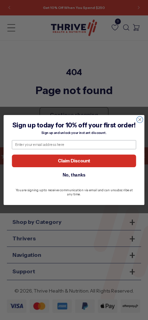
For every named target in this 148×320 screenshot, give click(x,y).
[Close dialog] (140, 119)
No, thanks (74, 175)
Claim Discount (74, 160)
